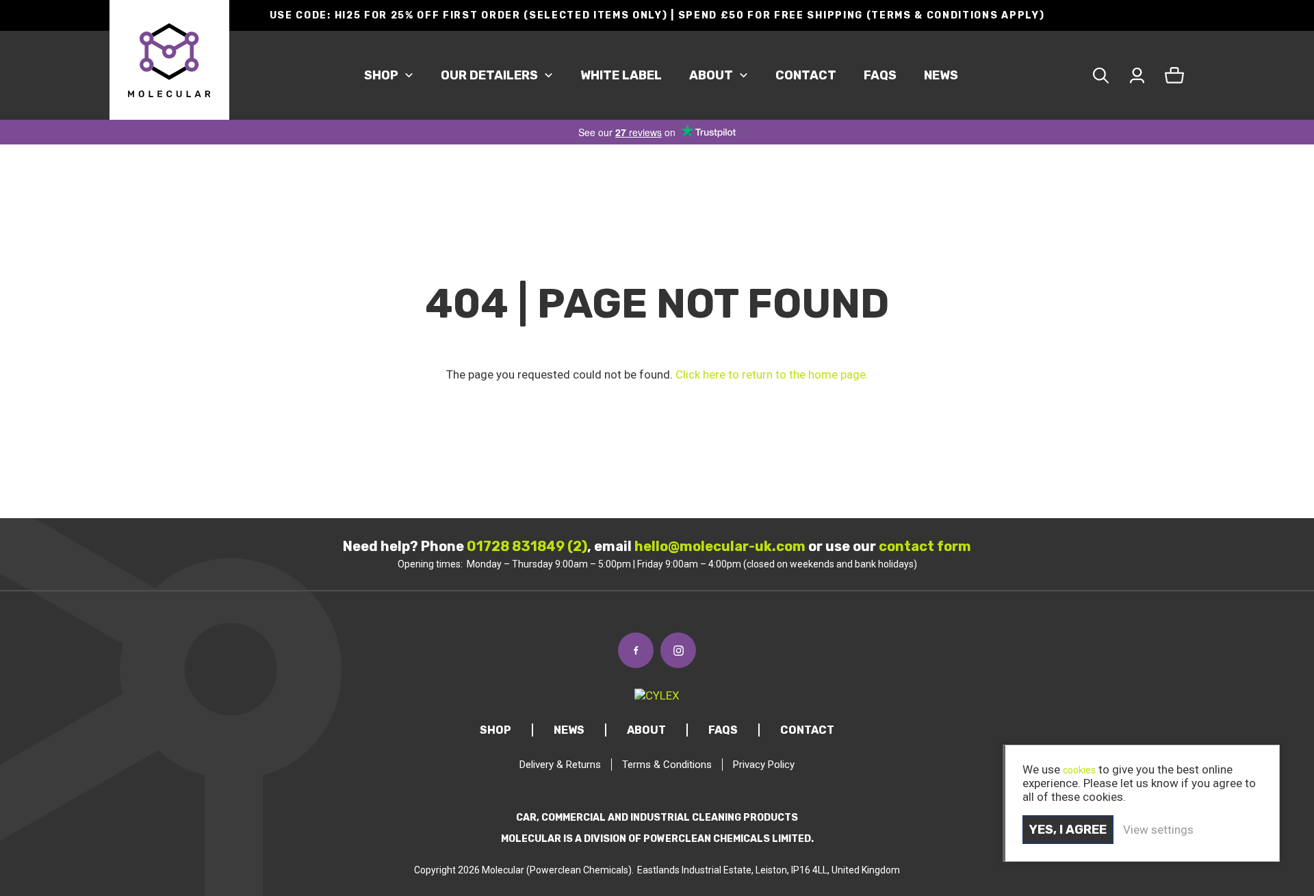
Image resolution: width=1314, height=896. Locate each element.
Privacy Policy (764, 764)
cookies (1079, 770)
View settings (1158, 829)
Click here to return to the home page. (771, 374)
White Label (621, 75)
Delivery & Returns (560, 764)
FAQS (880, 75)
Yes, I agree (1068, 829)
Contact (805, 75)
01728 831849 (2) (527, 546)
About (711, 75)
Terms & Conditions (667, 764)
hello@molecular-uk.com (720, 546)
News (941, 75)
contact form (925, 546)
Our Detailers (489, 75)
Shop (381, 75)
